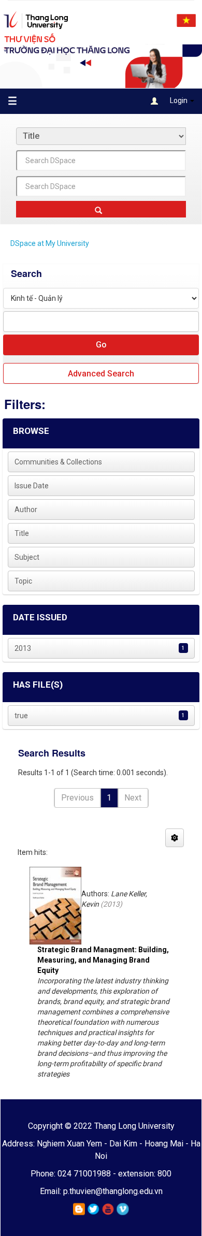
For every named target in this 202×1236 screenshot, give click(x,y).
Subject (27, 557)
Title (22, 533)
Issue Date (32, 486)
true (21, 715)
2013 (23, 648)
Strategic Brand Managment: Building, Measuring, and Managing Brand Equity (103, 960)
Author (26, 509)
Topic (23, 581)
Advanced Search (101, 374)
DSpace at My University (49, 243)
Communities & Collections (58, 462)
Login (178, 100)
